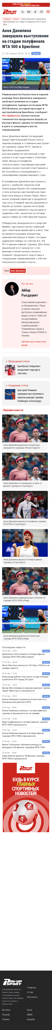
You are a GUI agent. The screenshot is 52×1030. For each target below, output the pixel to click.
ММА (30, 1014)
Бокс (29, 1009)
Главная (7, 19)
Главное (31, 987)
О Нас (30, 992)
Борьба (31, 1019)
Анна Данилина (18, 270)
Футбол (6, 1009)
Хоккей (6, 1014)
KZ (28, 11)
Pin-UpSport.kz (11, 115)
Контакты (32, 997)
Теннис (16, 19)
